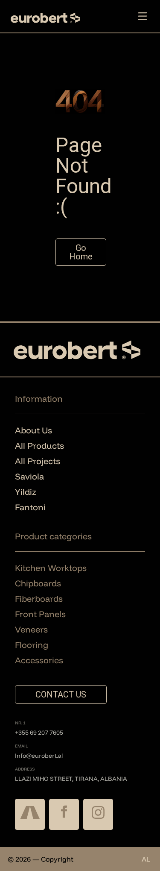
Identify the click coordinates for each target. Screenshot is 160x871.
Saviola (29, 476)
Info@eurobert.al (39, 755)
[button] (142, 16)
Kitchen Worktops (51, 567)
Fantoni (30, 507)
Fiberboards (39, 598)
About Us (33, 430)
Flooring (32, 644)
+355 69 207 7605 (39, 732)
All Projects (37, 461)
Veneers (31, 629)
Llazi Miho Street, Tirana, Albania (71, 779)
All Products (39, 445)
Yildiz (25, 491)
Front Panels (40, 614)
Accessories (39, 660)
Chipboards (38, 583)
